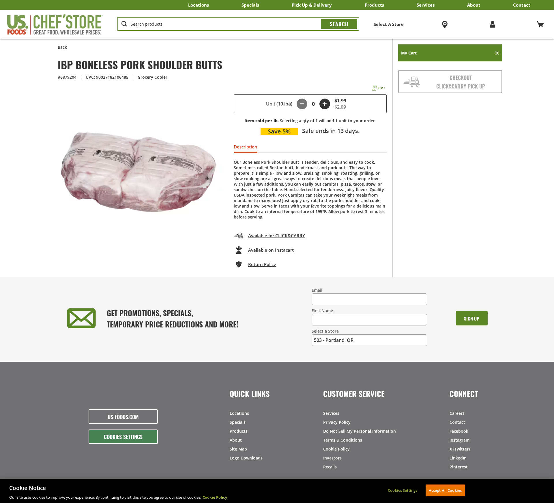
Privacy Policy (337, 422)
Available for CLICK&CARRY (276, 235)
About (473, 5)
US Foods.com (123, 416)
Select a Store (325, 331)
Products (374, 5)
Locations (198, 5)
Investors (332, 458)
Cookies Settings (123, 436)
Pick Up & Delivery (312, 5)
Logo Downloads (246, 458)
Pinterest (459, 467)
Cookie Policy (336, 449)
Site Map (238, 449)
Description (245, 147)
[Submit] (339, 24)
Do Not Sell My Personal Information (359, 431)
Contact (521, 5)
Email (317, 290)
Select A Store (389, 24)
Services (426, 5)
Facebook (459, 431)
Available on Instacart (271, 250)
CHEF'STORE (55, 24)
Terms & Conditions (342, 440)
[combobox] (238, 24)
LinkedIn (458, 458)
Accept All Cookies (445, 490)
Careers (457, 413)
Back (62, 47)
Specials (250, 5)
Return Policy (262, 264)
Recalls (330, 467)
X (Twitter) (460, 449)
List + (381, 88)
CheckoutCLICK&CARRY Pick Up (460, 81)
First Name (322, 310)
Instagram (459, 440)
